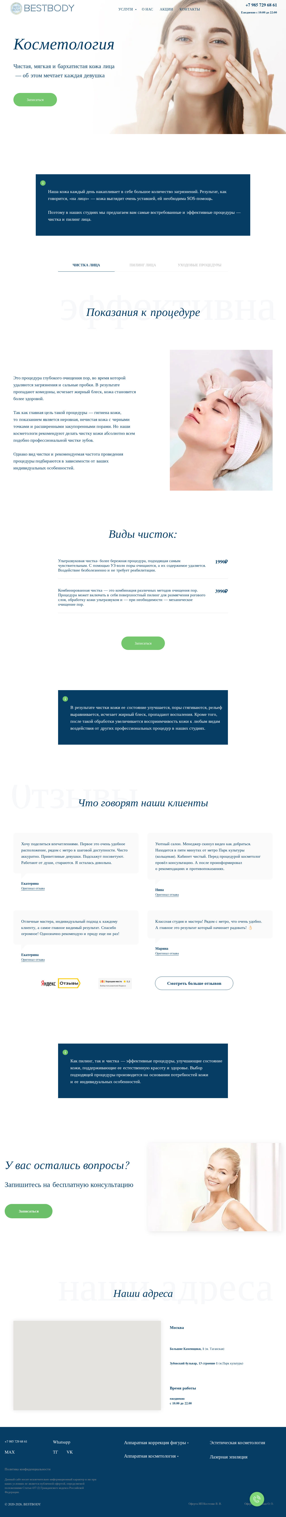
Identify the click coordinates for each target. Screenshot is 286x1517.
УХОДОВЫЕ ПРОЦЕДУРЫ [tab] (199, 265)
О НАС (147, 9)
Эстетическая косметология (237, 1442)
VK (70, 1452)
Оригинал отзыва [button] (33, 888)
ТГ (55, 1452)
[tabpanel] (143, 309)
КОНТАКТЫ (190, 9)
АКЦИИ (166, 9)
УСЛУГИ (126, 9)
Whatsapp (61, 1442)
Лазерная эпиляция (229, 1456)
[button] (143, 643)
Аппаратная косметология (150, 1455)
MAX (10, 1452)
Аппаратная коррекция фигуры (155, 1442)
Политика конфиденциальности (27, 1469)
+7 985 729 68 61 (261, 5)
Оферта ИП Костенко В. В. (205, 1504)
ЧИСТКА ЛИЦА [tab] (86, 265)
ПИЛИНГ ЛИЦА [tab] (143, 265)
